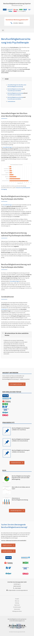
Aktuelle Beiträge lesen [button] (16, 510)
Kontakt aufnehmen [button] (7, 551)
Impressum (17, 605)
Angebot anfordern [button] (7, 545)
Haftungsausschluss (17, 611)
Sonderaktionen (11, 101)
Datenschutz (17, 609)
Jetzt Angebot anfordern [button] (16, 384)
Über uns (17, 601)
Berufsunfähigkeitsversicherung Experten (17, 3)
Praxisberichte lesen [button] (16, 462)
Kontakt (17, 598)
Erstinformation (17, 607)
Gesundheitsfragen (7, 147)
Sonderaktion (4, 309)
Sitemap (17, 603)
